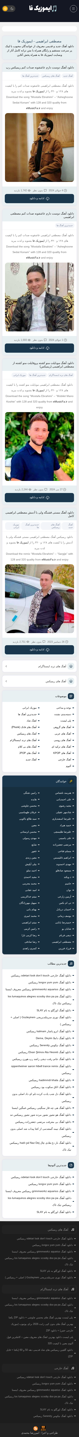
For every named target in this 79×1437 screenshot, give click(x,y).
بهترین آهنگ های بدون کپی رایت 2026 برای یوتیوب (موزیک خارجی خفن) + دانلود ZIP (42, 1327)
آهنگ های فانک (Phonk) (24, 727)
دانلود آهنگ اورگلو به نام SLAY (54, 1010)
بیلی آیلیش (31, 864)
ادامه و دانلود (37, 198)
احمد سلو (31, 870)
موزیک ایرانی (29, 707)
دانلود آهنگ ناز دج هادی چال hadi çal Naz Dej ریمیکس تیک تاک (40, 1146)
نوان (68, 890)
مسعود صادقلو (63, 870)
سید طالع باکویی (28, 818)
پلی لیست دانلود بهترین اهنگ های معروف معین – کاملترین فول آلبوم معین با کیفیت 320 (40, 1340)
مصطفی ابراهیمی (61, 941)
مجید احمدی (30, 877)
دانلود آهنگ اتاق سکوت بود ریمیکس (51, 1087)
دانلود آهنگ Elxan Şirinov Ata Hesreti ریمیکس (44, 1052)
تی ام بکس (65, 902)
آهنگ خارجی (64, 759)
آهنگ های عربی (63, 733)
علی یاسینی (65, 838)
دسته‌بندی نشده (62, 714)
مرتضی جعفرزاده (62, 844)
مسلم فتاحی (64, 851)
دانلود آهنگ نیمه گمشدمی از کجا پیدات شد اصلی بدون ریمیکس (40, 1132)
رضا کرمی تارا (29, 935)
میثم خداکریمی (29, 896)
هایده (34, 799)
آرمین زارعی (64, 896)
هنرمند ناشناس (63, 792)
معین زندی (31, 857)
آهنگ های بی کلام (27, 746)
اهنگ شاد (32, 720)
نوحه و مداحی (63, 707)
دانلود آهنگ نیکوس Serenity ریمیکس (50, 1045)
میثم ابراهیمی (29, 922)
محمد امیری (30, 915)
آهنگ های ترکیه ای (61, 746)
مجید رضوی (65, 805)
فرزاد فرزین (64, 948)
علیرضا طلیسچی (62, 831)
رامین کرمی (30, 928)
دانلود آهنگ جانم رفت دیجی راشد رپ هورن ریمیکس (41, 1059)
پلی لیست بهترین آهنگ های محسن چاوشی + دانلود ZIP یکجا (41, 1317)
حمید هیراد (65, 825)
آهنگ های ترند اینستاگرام (52, 666)
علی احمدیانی (63, 799)
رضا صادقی (31, 941)
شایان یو (66, 928)
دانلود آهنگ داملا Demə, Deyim (53, 1038)
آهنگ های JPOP (28, 753)
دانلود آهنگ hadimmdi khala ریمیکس (50, 1080)
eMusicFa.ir (33, 108)
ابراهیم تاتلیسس (62, 857)
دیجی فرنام (65, 935)
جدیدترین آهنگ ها (27, 714)
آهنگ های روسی (62, 740)
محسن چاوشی (29, 805)
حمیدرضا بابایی (63, 922)
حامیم (68, 883)
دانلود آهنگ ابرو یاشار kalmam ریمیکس (48, 1031)
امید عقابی (31, 890)
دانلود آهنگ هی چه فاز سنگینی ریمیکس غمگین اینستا (41, 1107)
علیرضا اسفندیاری (61, 818)
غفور (34, 851)
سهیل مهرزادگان (28, 902)
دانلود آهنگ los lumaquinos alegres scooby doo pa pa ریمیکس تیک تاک (39, 1000)
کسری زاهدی (30, 948)
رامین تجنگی (30, 792)
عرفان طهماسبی (28, 812)
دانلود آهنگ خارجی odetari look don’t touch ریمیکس (41, 975)
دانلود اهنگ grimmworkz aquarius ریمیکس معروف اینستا (38, 989)
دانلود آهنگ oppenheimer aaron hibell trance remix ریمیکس (41, 1070)
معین (34, 825)
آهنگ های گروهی (62, 727)
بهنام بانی (31, 909)
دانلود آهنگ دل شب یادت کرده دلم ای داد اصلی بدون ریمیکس (41, 1097)
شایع (34, 844)
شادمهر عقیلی (63, 812)
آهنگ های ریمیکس (56, 681)
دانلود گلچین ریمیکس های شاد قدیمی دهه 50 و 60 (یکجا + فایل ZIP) (39, 1353)
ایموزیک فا (38, 91)
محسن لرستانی (28, 831)
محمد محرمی (29, 883)
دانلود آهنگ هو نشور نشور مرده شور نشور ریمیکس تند (40, 1114)
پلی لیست (65, 720)
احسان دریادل (63, 909)
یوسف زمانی (64, 915)
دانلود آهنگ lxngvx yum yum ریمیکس (49, 982)
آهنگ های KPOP (62, 753)
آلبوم (68, 766)
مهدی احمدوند (63, 864)
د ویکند (67, 877)
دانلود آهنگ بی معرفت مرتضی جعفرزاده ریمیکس (43, 1121)
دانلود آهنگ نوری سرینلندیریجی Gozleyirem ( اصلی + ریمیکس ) (41, 1021)
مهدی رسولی (30, 838)
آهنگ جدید (31, 759)
